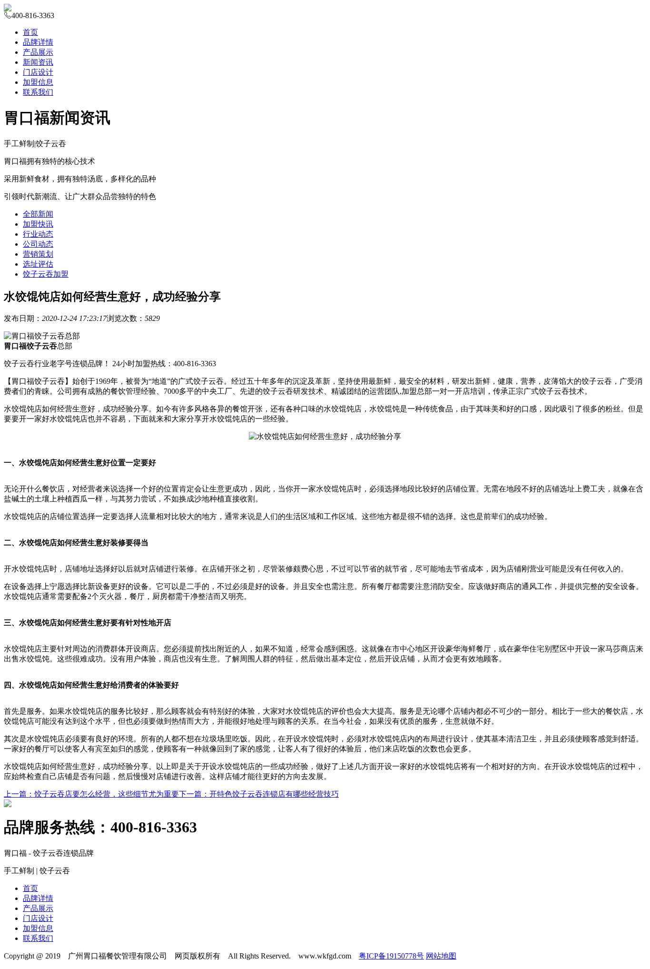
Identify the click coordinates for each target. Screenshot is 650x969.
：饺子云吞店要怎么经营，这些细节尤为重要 (91, 794)
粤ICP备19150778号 (391, 956)
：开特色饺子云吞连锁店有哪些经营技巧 (259, 794)
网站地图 (441, 956)
